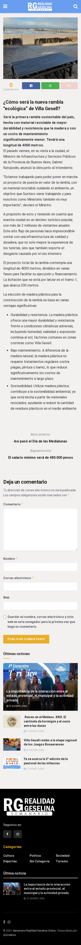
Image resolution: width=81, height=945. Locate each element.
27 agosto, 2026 (17, 706)
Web (6, 597)
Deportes (10, 861)
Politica (35, 855)
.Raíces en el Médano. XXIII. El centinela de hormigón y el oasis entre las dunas (47, 721)
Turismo (62, 861)
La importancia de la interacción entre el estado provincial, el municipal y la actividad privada (39, 696)
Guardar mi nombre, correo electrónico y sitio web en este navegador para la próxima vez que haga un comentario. (41, 621)
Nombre (10, 559)
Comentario (13, 504)
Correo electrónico (18, 578)
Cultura (8, 855)
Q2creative (9, 935)
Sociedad (63, 855)
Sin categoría (39, 861)
